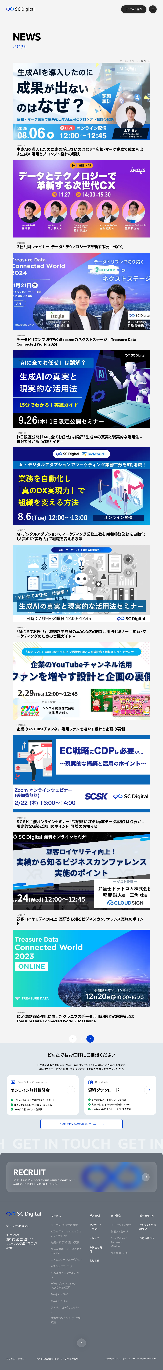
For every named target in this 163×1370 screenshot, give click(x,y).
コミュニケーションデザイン (66, 1259)
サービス (56, 1215)
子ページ (133, 60)
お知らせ (94, 1260)
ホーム (123, 60)
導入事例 (94, 1215)
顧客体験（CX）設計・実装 (65, 1242)
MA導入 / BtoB (59, 1294)
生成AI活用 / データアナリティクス (66, 1251)
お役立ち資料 (95, 1249)
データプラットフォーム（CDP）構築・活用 (64, 1285)
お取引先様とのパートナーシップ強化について (57, 1358)
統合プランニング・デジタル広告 (66, 1320)
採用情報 (144, 1215)
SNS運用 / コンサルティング (65, 1275)
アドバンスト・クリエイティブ (65, 1309)
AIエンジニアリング (61, 1266)
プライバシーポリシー (16, 1358)
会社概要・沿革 (119, 1253)
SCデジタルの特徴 (121, 1225)
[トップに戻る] (81, 1342)
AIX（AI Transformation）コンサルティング (66, 1233)
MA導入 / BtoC (60, 1301)
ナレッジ (94, 1238)
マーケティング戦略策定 (64, 1225)
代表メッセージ (119, 1231)
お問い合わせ (147, 1238)
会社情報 (116, 1215)
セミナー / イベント (95, 1227)
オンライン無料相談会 (147, 1227)
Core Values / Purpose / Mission (119, 1242)
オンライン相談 (133, 9)
